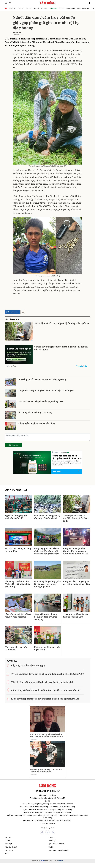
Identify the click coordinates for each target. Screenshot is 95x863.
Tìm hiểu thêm (81, 366)
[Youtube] (47, 832)
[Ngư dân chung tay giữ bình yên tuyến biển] (18, 504)
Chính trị (21, 8)
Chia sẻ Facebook (13, 312)
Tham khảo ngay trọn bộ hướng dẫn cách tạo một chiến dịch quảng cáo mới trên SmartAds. (66, 463)
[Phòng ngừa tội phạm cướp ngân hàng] (10, 426)
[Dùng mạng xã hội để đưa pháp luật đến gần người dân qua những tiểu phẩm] (47, 537)
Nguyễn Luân (17, 32)
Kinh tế (36, 8)
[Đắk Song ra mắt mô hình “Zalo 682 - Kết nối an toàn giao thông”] (18, 570)
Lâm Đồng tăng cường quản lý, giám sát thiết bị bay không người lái (47, 584)
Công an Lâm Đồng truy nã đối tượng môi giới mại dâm (76, 582)
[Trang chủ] (6, 8)
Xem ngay (57, 471)
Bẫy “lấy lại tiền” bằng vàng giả (28, 665)
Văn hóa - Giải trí (83, 8)
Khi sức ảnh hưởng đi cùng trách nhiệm (18, 549)
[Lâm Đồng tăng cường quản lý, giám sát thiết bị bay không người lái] (47, 570)
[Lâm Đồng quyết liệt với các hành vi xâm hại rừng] (10, 382)
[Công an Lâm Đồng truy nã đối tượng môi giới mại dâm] (76, 570)
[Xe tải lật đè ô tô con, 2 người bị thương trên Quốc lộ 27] (19, 331)
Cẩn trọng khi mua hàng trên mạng (34, 412)
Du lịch (51, 847)
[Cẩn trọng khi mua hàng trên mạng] (10, 415)
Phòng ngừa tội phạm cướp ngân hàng (36, 423)
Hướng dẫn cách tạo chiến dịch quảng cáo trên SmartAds (66, 457)
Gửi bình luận (13, 445)
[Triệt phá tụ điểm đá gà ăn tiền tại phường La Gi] (10, 404)
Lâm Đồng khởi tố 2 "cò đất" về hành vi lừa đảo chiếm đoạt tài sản (45, 690)
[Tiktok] (42, 832)
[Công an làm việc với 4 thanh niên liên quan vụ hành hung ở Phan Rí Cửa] (76, 537)
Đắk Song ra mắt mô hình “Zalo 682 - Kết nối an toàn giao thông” (18, 584)
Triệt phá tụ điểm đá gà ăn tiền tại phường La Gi (40, 401)
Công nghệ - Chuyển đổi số (58, 850)
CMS (44, 861)
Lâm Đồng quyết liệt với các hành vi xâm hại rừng (41, 379)
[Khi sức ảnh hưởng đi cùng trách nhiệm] (18, 537)
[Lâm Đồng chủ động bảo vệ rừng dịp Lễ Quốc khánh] (47, 504)
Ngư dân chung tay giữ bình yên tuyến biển (16, 516)
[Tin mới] (10, 2)
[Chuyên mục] (6, 2)
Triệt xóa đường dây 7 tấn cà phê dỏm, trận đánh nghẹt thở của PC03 (47, 674)
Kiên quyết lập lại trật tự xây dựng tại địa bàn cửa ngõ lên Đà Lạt (45, 698)
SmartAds (12, 366)
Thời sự (29, 8)
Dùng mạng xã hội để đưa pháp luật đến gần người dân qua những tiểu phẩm (46, 551)
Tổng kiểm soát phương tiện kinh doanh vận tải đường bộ (45, 390)
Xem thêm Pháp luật (16, 490)
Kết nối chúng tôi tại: (47, 828)
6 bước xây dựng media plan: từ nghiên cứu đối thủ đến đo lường (61, 348)
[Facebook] (53, 832)
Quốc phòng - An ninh (67, 8)
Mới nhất (12, 8)
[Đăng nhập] (89, 2)
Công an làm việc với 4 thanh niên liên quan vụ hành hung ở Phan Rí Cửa (75, 551)
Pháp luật (53, 8)
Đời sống (44, 8)
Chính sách (9, 850)
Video (7, 853)
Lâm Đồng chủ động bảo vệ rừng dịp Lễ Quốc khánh (47, 516)
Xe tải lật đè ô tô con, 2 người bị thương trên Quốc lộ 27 (61, 325)
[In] (23, 312)
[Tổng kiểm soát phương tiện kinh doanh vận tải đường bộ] (10, 393)
